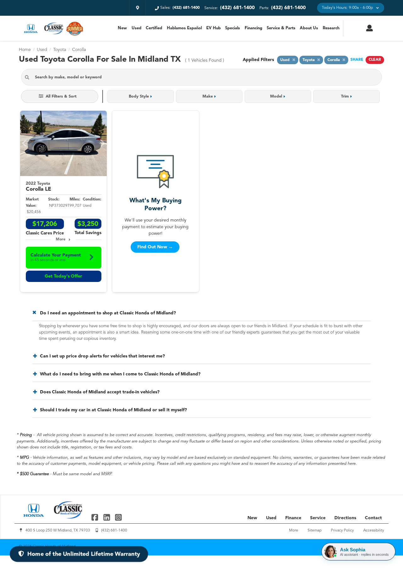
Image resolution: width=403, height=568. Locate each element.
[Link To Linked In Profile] (107, 517)
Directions (345, 518)
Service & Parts (281, 28)
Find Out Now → (155, 247)
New (122, 28)
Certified (154, 28)
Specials (232, 28)
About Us (309, 28)
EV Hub (213, 28)
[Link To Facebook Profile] (95, 517)
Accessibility (373, 530)
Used (136, 28)
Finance (293, 518)
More (60, 239)
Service (318, 518)
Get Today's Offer (63, 276)
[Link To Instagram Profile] (118, 517)
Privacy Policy (342, 530)
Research (331, 28)
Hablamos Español (184, 28)
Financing (253, 28)
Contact (373, 518)
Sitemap (314, 530)
